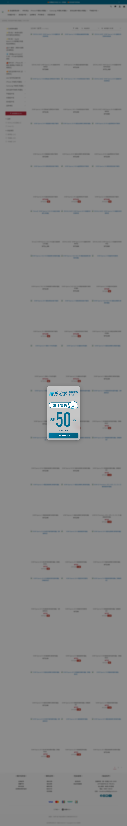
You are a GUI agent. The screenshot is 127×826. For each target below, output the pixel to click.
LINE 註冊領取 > (63, 435)
